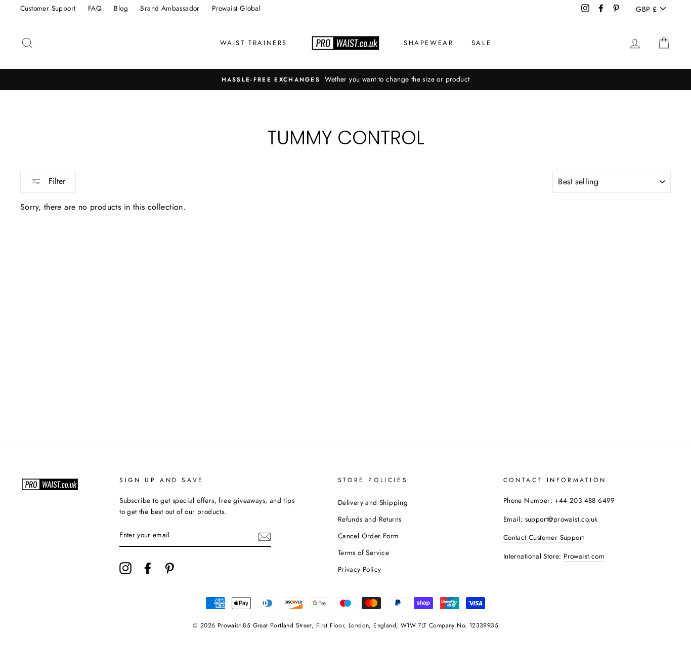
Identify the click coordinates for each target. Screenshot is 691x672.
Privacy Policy (359, 569)
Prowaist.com (584, 556)
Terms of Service (363, 552)
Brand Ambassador (169, 8)
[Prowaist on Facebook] (148, 568)
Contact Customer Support (543, 537)
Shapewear (428, 43)
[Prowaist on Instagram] (125, 568)
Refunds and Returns (370, 519)
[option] (345, 79)
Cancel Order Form (368, 536)
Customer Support (47, 8)
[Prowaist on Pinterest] (169, 568)
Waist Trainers (253, 43)
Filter (55, 181)
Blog (121, 8)
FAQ (95, 8)
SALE (481, 43)
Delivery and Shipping (373, 502)
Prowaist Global (236, 8)
